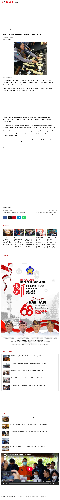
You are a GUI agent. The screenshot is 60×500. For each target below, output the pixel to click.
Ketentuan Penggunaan (38, 496)
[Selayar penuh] (56, 483)
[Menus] (57, 2)
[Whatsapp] (24, 217)
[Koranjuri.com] (9, 2)
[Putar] (3, 483)
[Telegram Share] (19, 217)
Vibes (46, 496)
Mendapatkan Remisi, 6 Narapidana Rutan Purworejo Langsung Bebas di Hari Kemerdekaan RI (41, 243)
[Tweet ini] (10, 217)
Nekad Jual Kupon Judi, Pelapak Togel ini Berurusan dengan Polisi (46, 212)
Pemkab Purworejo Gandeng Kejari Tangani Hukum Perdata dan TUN (7, 241)
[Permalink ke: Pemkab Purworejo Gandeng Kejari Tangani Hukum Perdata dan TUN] (8, 232)
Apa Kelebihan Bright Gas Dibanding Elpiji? (14, 211)
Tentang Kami (29, 496)
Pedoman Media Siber (20, 496)
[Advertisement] (30, 16)
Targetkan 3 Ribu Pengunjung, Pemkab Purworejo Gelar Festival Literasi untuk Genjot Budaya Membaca (52, 243)
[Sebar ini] (5, 217)
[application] (30, 469)
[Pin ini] (14, 217)
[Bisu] (54, 483)
